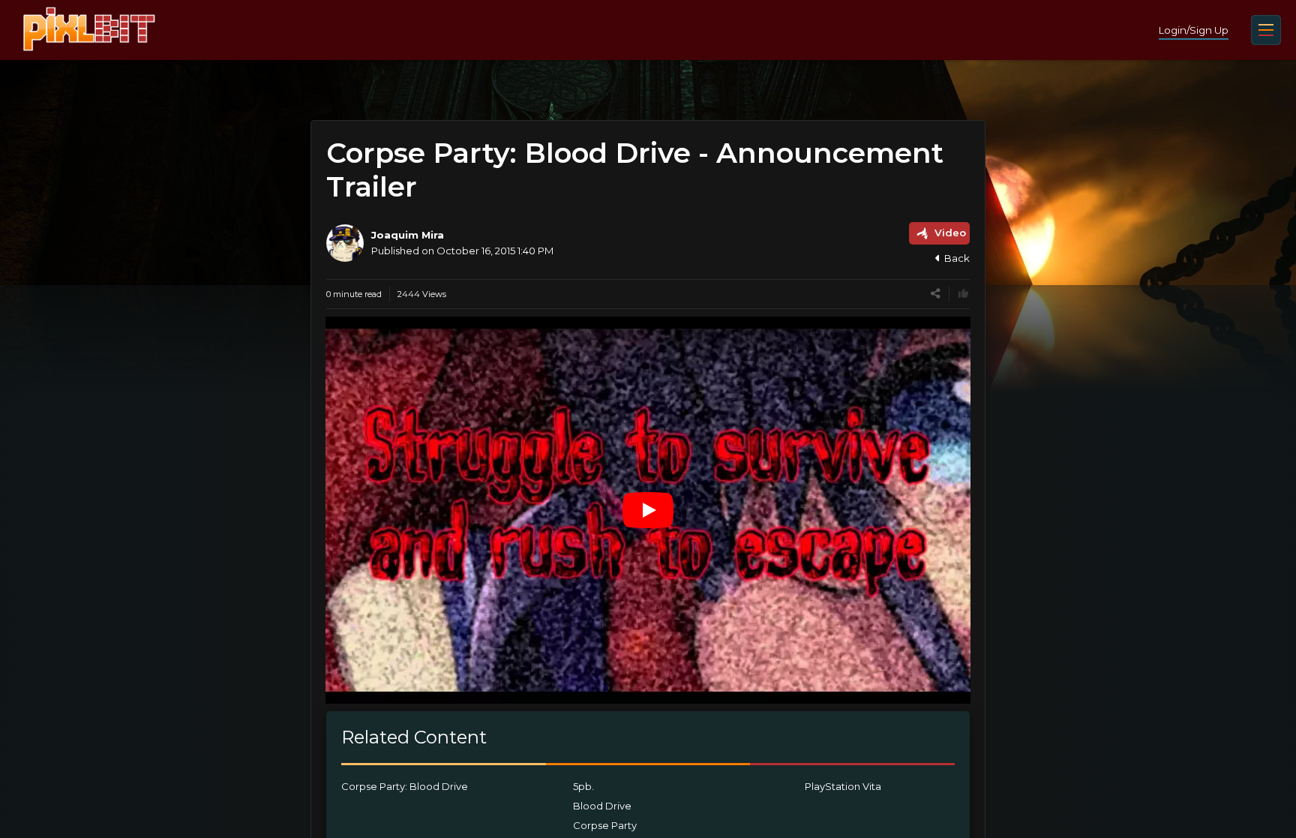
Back (957, 258)
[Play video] (648, 510)
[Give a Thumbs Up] (963, 294)
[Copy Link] (935, 294)
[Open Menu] (1266, 30)
